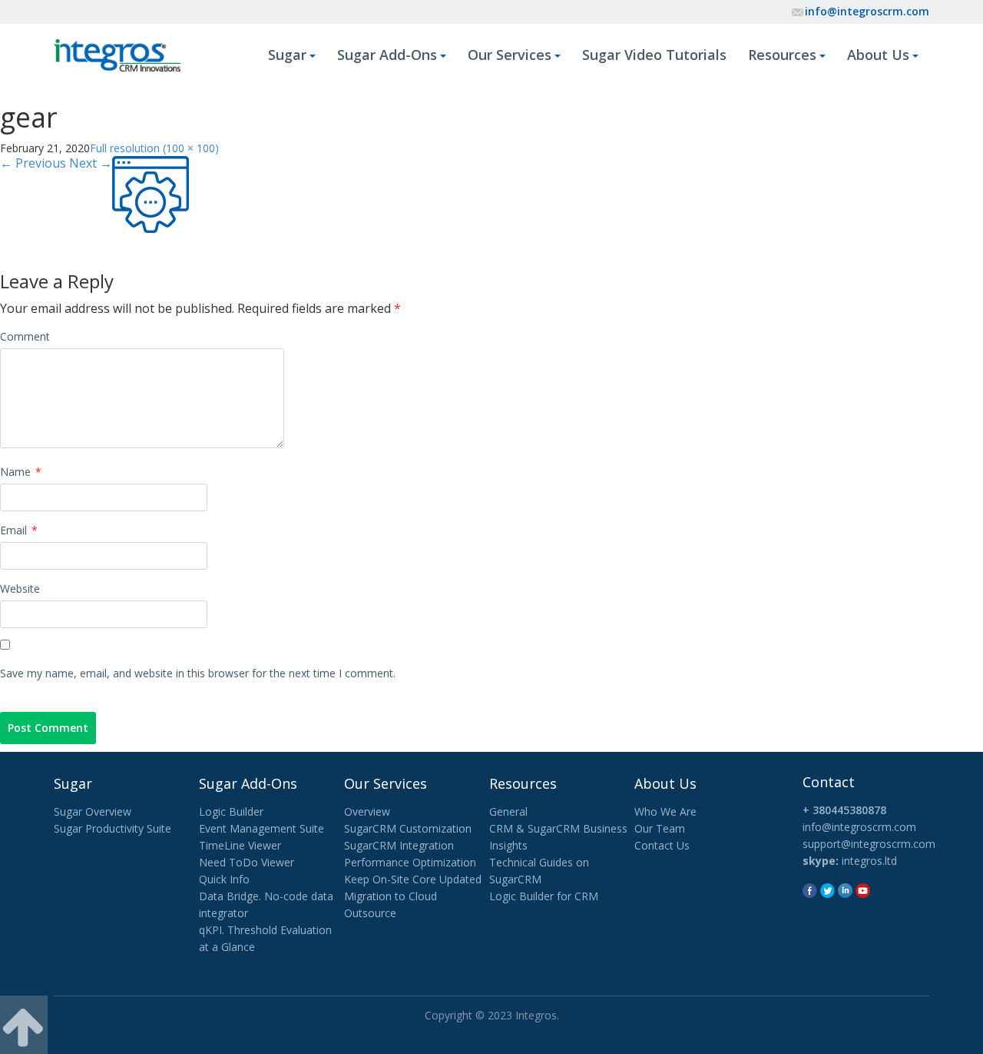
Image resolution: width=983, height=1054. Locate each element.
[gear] (150, 192)
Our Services (509, 54)
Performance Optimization (410, 862)
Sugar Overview (92, 811)
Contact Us (662, 845)
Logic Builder (231, 811)
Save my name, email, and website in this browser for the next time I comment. (198, 673)
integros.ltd (869, 860)
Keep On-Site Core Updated (413, 879)
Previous (33, 163)
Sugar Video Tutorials (654, 54)
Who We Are (665, 811)
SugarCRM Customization (408, 828)
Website (20, 588)
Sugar (287, 54)
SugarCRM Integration (399, 845)
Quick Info (224, 879)
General (508, 811)
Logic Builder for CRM (543, 896)
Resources (782, 54)
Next (90, 163)
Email (19, 530)
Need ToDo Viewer (246, 862)
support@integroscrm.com (869, 843)
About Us (878, 54)
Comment (25, 336)
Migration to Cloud (390, 896)
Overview (367, 811)
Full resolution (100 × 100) (154, 148)
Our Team (659, 828)
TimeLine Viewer (240, 845)
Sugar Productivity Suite (112, 828)
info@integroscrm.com (867, 11)
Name (20, 471)
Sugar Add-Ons (387, 54)
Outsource (370, 913)
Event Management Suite (261, 828)
